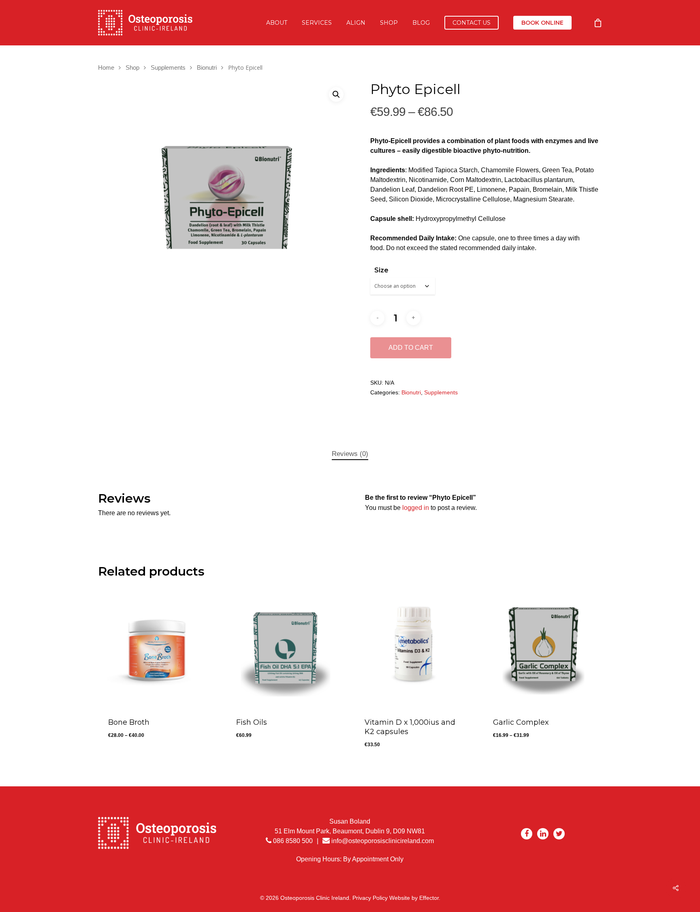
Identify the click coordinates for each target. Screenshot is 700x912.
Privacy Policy (370, 898)
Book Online (542, 23)
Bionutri (207, 67)
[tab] (350, 454)
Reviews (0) (350, 454)
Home (106, 67)
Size (381, 270)
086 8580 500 (292, 840)
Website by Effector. (414, 898)
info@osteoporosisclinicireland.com (382, 840)
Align (355, 23)
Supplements (168, 67)
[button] (336, 94)
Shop (389, 23)
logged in (415, 507)
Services (317, 23)
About (276, 23)
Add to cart (410, 347)
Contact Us (471, 23)
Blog (421, 23)
